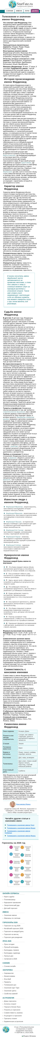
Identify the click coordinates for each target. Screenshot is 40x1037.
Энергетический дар (11, 905)
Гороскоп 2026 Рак (28, 855)
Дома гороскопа (10, 1001)
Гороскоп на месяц (11, 934)
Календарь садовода (12, 953)
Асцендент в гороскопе (13, 1016)
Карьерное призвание (12, 902)
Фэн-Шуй (7, 979)
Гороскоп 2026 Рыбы (28, 882)
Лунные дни (8, 956)
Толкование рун (10, 985)
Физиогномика (9, 976)
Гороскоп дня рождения (13, 937)
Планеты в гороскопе (12, 1010)
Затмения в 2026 (10, 959)
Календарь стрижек (11, 950)
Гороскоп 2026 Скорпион (28, 868)
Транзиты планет (10, 1018)
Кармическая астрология (13, 1021)
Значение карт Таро (11, 988)
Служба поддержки (24, 1030)
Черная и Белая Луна (12, 1007)
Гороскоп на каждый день (14, 931)
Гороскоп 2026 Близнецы (16, 855)
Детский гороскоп (10, 908)
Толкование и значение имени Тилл (20, 825)
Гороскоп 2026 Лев (17, 862)
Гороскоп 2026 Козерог (28, 875)
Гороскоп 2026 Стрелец (17, 875)
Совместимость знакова (13, 1013)
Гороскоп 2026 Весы (17, 868)
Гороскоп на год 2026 (12, 926)
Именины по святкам (12, 918)
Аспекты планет (10, 1004)
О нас (16, 1027)
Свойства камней (10, 994)
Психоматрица (9, 899)
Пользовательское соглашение (25, 1028)
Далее (35, 11)
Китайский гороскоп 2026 (13, 928)
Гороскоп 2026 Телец (28, 848)
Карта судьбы (9, 897)
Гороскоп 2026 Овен (17, 848)
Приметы (7, 982)
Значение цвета (10, 991)
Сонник (9, 11)
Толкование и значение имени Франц (21, 836)
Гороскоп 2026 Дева (28, 862)
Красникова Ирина (23, 804)
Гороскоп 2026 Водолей (17, 882)
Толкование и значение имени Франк (21, 828)
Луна (27, 11)
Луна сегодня (9, 944)
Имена (19, 11)
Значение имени (10, 915)
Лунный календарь (11, 947)
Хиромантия (9, 973)
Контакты (28, 1031)
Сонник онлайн (10, 966)
